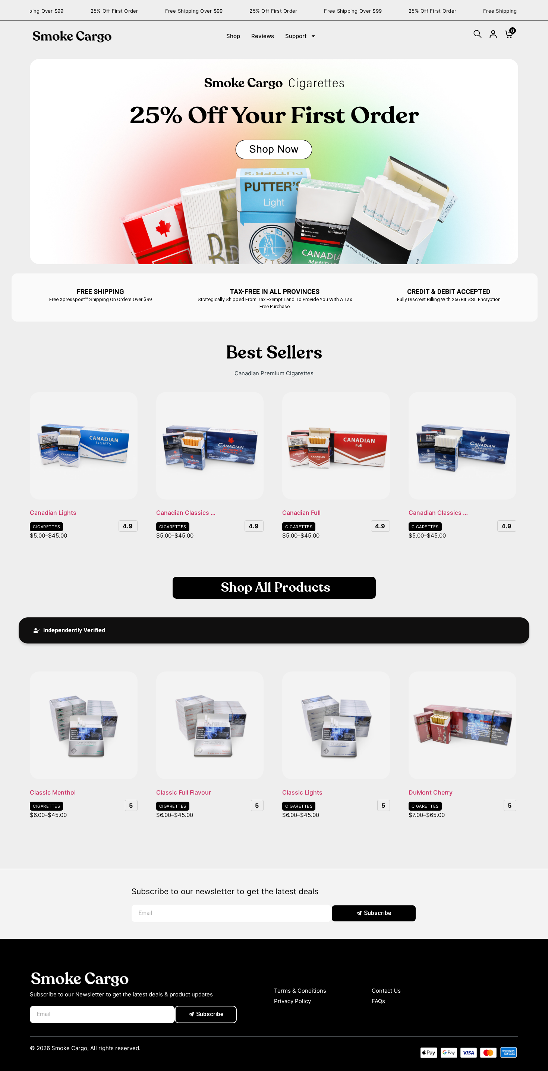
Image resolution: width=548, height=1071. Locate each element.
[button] (69, 630)
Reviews (262, 36)
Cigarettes (46, 526)
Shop (233, 36)
